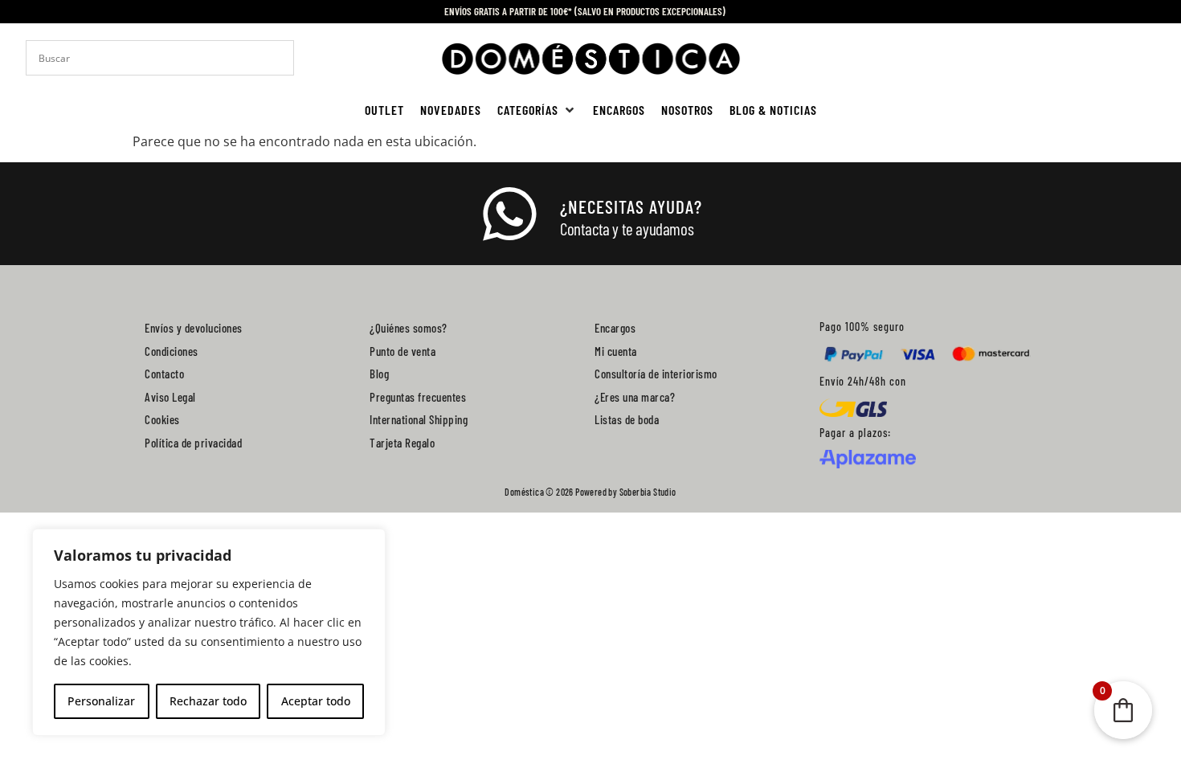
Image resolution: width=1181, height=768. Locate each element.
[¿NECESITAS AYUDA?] (509, 214)
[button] (537, 110)
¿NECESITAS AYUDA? (631, 206)
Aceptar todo (315, 701)
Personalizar (101, 701)
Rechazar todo (208, 701)
